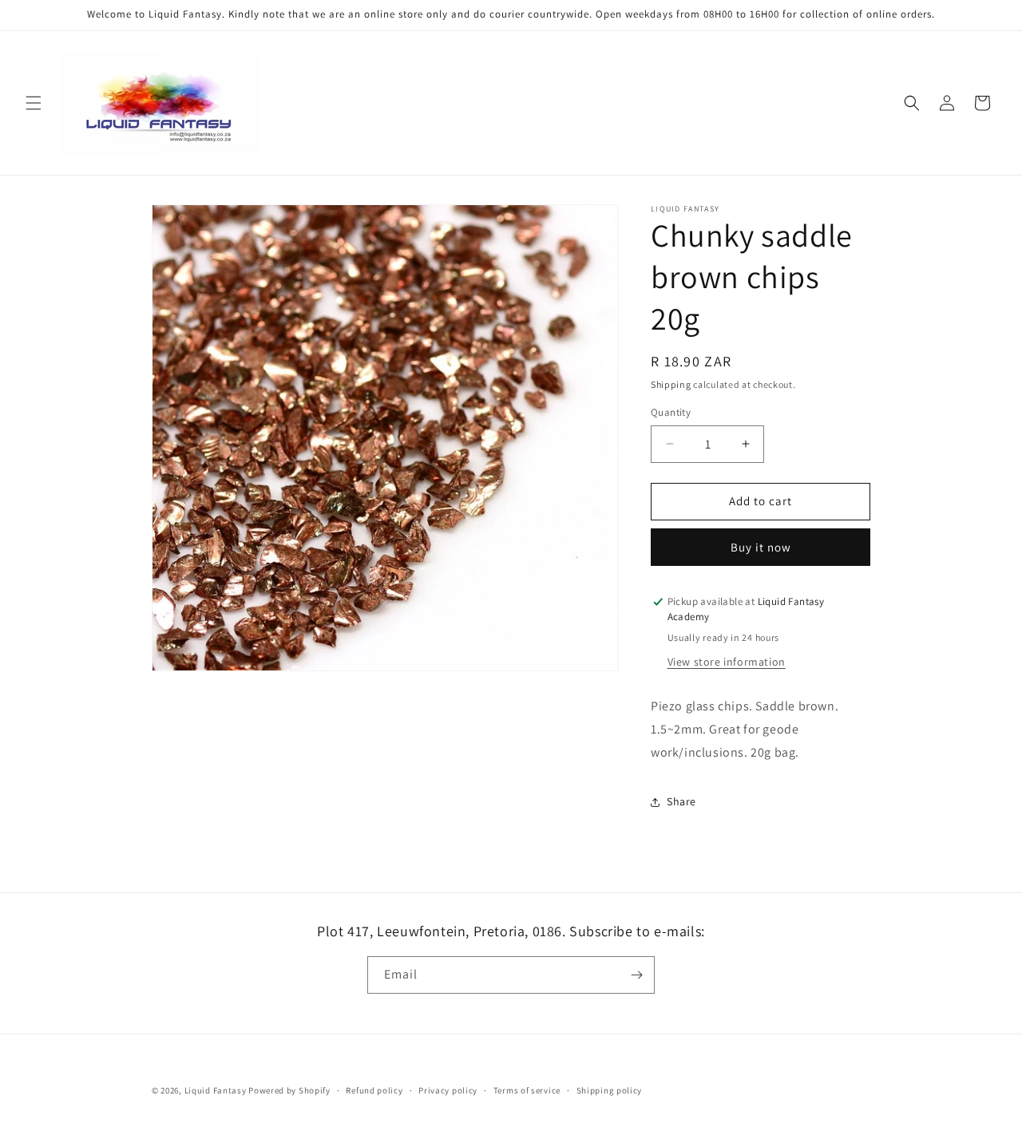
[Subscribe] (636, 975)
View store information (726, 661)
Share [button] (681, 801)
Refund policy (374, 1090)
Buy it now (761, 547)
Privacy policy (447, 1090)
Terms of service (527, 1090)
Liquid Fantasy (215, 1090)
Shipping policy (609, 1090)
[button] (33, 103)
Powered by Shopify (289, 1090)
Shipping (671, 384)
